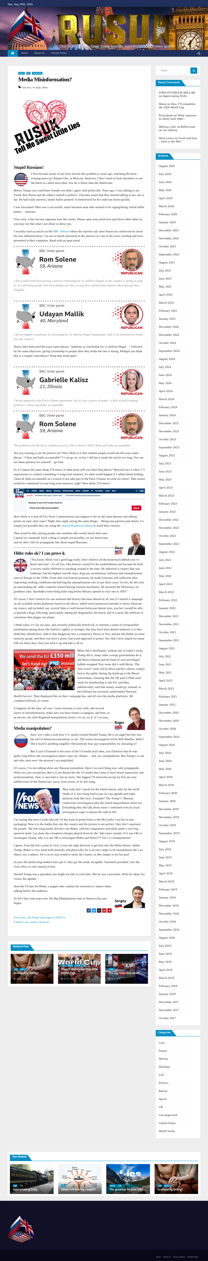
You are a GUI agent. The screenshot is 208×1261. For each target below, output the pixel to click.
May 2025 (165, 286)
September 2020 (169, 736)
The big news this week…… (126, 973)
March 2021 (166, 688)
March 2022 (166, 592)
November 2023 (169, 431)
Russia (163, 1090)
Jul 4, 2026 (116, 979)
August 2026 (167, 166)
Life (16, 969)
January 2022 (167, 608)
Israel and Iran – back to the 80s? (178, 139)
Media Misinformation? (45, 79)
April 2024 (166, 391)
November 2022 (169, 527)
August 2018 (167, 937)
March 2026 (166, 206)
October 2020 (167, 728)
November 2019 (169, 817)
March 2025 (166, 302)
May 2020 (165, 768)
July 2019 (165, 849)
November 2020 (169, 720)
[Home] (13, 53)
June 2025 (165, 278)
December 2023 (169, 423)
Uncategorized (168, 1115)
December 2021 (169, 616)
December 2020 (169, 712)
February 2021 (168, 696)
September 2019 (169, 833)
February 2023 (168, 503)
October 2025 (167, 246)
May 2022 (165, 576)
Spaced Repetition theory (77, 525)
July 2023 (165, 463)
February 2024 (168, 407)
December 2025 (169, 230)
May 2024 (165, 383)
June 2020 (165, 760)
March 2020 (166, 785)
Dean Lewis (166, 138)
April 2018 (166, 969)
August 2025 (167, 262)
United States (37, 73)
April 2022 (166, 584)
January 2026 (167, 222)
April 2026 (166, 198)
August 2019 (167, 841)
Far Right (37, 87)
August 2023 (167, 455)
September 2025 (169, 254)
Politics (21, 73)
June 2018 (165, 953)
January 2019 (167, 897)
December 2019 (169, 809)
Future (163, 1050)
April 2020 (166, 777)
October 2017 (167, 1018)
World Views (167, 1131)
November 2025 (169, 238)
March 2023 (166, 495)
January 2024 (167, 415)
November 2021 (169, 624)
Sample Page (193, 1257)
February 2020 (168, 793)
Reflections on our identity (177, 128)
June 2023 (165, 471)
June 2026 (165, 182)
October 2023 (167, 439)
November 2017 (169, 1010)
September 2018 (169, 929)
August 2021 (167, 648)
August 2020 (167, 744)
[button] (198, 53)
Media (45, 87)
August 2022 (167, 551)
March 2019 (166, 881)
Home (24, 52)
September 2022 (169, 543)
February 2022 (168, 600)
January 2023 (167, 511)
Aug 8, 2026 (21, 979)
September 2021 (169, 640)
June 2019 (165, 857)
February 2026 (168, 214)
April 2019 (166, 873)
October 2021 (167, 632)
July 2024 (165, 367)
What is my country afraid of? (32, 922)
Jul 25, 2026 (69, 979)
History (163, 1058)
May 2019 (165, 865)
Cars (162, 1042)
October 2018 (167, 921)
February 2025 (168, 310)
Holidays (164, 1066)
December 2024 (169, 326)
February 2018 (168, 986)
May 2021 (165, 672)
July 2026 (165, 174)
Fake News (26, 87)
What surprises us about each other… (178, 117)
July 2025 (165, 270)
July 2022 (165, 559)
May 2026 (165, 190)
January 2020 (167, 801)
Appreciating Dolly (175, 96)
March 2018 (166, 977)
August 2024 (167, 359)
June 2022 (165, 568)
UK (28, 73)
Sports (78, 965)
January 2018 (167, 994)
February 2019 (168, 889)
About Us (39, 52)
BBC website (61, 231)
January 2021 (167, 704)
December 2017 (169, 1002)
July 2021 (165, 656)
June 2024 (165, 375)
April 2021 (166, 680)
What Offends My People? (78, 1189)
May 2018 (165, 961)
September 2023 (169, 447)
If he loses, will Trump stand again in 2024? (38, 917)
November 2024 (169, 334)
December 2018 (169, 905)
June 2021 (165, 664)
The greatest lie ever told (126, 1189)
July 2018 (165, 945)
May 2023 (165, 479)
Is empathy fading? (26, 973)
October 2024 (167, 342)
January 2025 (167, 318)
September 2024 (169, 350)
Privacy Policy (59, 52)
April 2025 (166, 294)
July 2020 (165, 752)
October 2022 (167, 535)
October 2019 (167, 825)
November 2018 (169, 913)
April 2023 (166, 487)
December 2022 (169, 519)
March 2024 (166, 399)
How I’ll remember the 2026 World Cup (79, 971)
